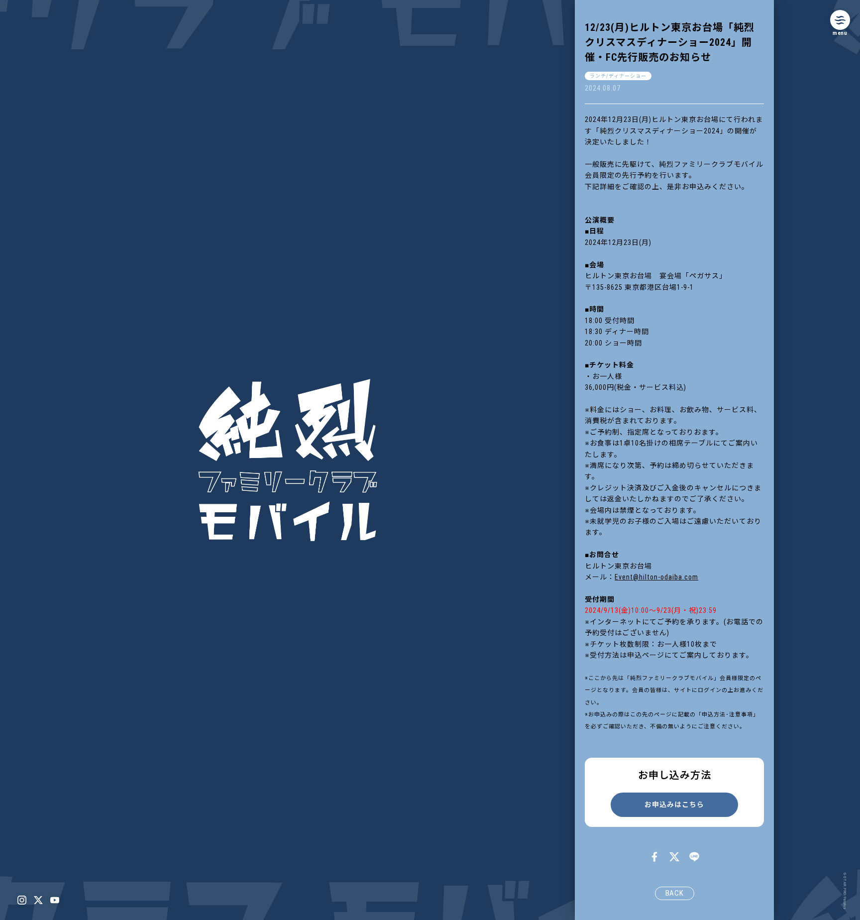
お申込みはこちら (674, 804)
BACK (674, 893)
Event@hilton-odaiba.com (656, 577)
